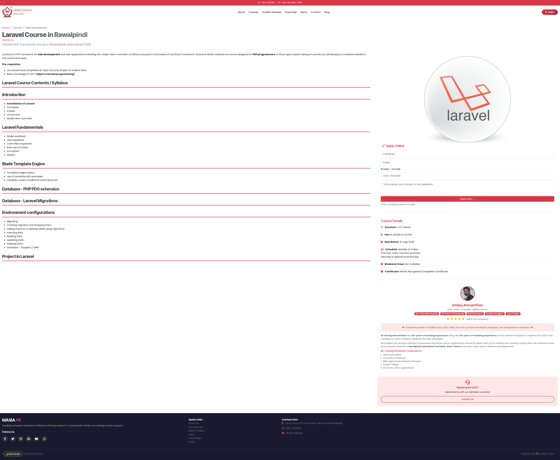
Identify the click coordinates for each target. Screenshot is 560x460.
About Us (194, 423)
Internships (195, 438)
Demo (303, 12)
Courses (253, 12)
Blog (327, 12)
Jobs (191, 434)
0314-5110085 (268, 2)
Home (5, 27)
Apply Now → (467, 199)
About (241, 12)
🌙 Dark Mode (13, 454)
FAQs (192, 442)
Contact (316, 12)
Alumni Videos (196, 430)
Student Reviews (271, 12)
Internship (291, 12)
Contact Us (467, 399)
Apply (551, 12)
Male (386, 169)
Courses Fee (196, 427)
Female (395, 169)
